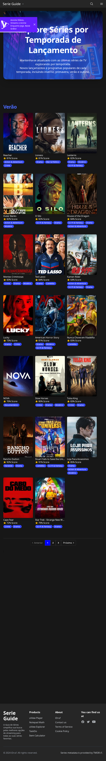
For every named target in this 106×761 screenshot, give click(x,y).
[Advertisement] (53, 91)
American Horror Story (47, 337)
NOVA (6, 398)
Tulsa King (72, 398)
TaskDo (33, 731)
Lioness (39, 155)
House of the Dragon (78, 216)
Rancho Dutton (11, 459)
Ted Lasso (40, 276)
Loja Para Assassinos (78, 459)
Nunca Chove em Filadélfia (81, 337)
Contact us (60, 722)
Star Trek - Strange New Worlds (51, 519)
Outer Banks (9, 216)
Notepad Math (36, 722)
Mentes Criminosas (13, 276)
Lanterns (71, 155)
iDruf (58, 717)
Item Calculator (37, 735)
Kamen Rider (73, 276)
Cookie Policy (62, 731)
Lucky (6, 337)
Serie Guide (12, 4)
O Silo (38, 216)
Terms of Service (63, 726)
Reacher (7, 155)
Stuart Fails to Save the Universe (52, 459)
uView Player (36, 717)
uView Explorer (37, 726)
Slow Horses (41, 398)
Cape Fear (8, 519)
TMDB (96, 752)
